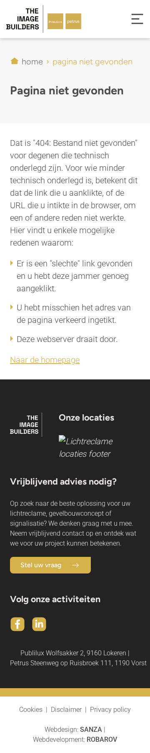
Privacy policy (110, 710)
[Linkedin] (39, 624)
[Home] (37, 19)
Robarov (102, 739)
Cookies (30, 710)
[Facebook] (17, 624)
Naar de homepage (45, 360)
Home (32, 61)
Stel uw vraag (40, 565)
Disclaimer (66, 710)
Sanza (91, 729)
